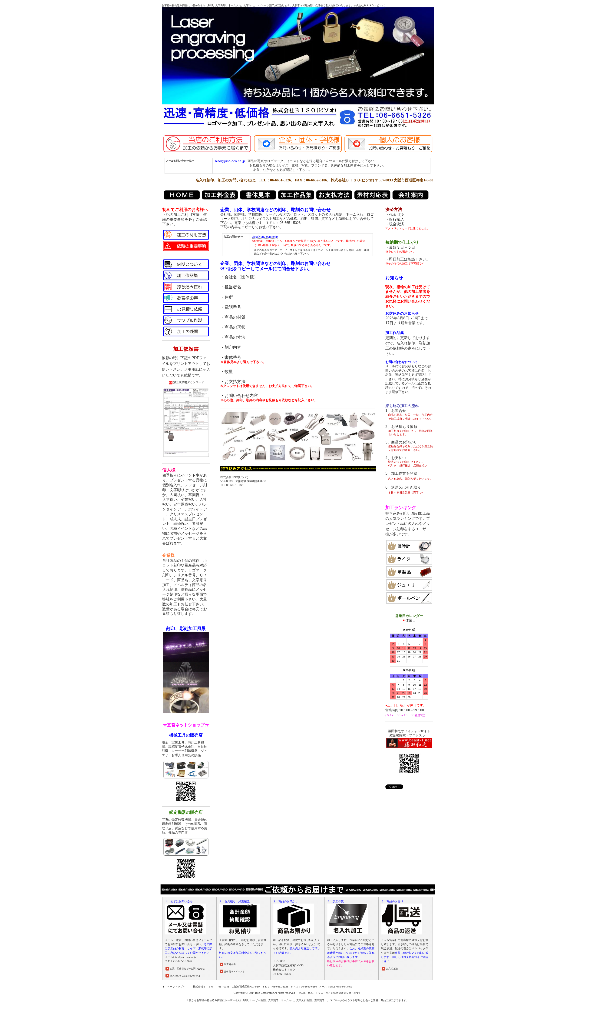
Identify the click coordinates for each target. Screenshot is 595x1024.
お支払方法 (392, 968)
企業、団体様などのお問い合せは (187, 968)
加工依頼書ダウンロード (188, 382)
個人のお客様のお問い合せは (185, 975)
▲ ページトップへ (173, 986)
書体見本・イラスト (234, 971)
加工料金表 (230, 964)
